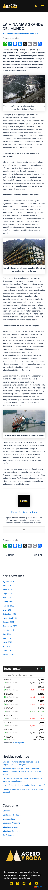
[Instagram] (17, 883)
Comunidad (7, 811)
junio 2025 (7, 638)
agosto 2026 (8, 581)
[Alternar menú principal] (43, 6)
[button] (36, 6)
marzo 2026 (8, 602)
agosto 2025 (8, 630)
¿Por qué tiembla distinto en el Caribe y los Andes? (24, 785)
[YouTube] (36, 883)
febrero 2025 (8, 654)
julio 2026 (7, 586)
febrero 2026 (8, 606)
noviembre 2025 (10, 618)
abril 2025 (7, 646)
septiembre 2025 (10, 626)
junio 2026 (7, 590)
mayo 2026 (7, 594)
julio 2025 (7, 634)
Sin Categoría (8, 835)
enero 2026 (8, 610)
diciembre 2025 (9, 614)
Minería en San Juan (11, 831)
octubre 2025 (8, 622)
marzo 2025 (8, 650)
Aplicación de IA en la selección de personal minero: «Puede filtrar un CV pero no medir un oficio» (22, 771)
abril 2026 (7, 598)
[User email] (24, 529)
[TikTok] (30, 883)
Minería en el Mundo (11, 827)
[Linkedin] (11, 883)
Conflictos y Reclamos (12, 815)
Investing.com (18, 743)
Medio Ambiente (9, 819)
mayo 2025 (7, 642)
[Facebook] (24, 883)
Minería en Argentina (11, 823)
